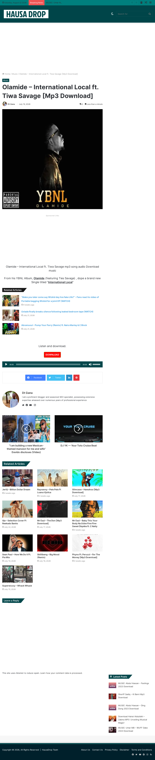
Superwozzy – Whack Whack (17, 585)
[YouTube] (31, 405)
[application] (52, 364)
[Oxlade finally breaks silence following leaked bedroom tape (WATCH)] (10, 315)
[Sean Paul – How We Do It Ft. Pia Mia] (17, 542)
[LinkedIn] (69, 378)
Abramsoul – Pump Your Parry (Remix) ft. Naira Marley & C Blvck (54, 325)
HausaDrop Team (50, 750)
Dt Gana (11, 104)
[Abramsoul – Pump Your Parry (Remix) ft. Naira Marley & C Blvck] (10, 328)
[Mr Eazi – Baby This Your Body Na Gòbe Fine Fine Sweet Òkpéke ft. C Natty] (87, 509)
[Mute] (90, 364)
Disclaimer (124, 750)
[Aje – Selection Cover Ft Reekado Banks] (17, 509)
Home (7, 74)
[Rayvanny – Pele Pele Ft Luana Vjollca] (52, 477)
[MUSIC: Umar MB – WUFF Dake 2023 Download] (112, 730)
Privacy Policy (111, 750)
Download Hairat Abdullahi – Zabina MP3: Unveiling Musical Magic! (132, 719)
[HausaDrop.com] (26, 14)
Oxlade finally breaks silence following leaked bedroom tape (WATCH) (57, 311)
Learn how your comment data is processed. (61, 673)
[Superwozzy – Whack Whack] (17, 574)
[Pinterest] (76, 378)
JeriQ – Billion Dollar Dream (16, 489)
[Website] (24, 405)
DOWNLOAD (52, 354)
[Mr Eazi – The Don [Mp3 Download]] (52, 509)
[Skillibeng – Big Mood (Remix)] (52, 542)
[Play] (6, 364)
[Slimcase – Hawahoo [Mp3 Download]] (87, 477)
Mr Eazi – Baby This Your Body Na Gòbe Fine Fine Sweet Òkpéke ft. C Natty (84, 523)
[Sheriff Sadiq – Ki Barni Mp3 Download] (112, 697)
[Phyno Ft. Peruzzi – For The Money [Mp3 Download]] (87, 542)
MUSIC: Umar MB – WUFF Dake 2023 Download (68, 2)
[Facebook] (27, 405)
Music (15, 74)
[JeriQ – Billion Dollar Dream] (17, 477)
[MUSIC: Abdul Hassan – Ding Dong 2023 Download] (112, 708)
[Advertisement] (77, 47)
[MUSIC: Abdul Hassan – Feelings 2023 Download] (112, 686)
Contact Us (97, 750)
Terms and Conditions (141, 750)
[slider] (97, 364)
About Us (85, 750)
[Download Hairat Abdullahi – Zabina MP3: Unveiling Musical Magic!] (112, 719)
